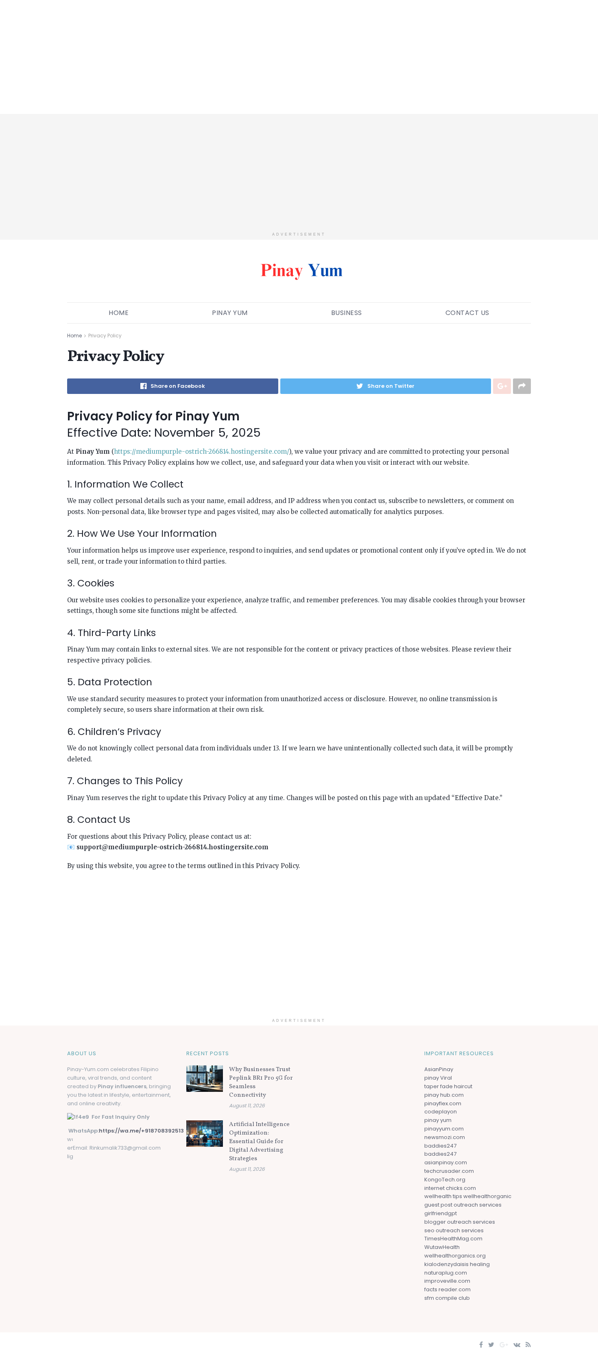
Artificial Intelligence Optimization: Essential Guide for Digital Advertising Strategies (259, 1141)
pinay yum (438, 1120)
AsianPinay (438, 1069)
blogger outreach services (459, 1222)
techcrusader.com (449, 1171)
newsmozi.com (444, 1137)
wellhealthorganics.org (455, 1256)
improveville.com (447, 1281)
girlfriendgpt (440, 1213)
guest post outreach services (463, 1205)
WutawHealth (442, 1247)
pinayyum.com (444, 1129)
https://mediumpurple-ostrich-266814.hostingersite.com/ (201, 451)
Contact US (467, 312)
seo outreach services (454, 1230)
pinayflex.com (442, 1103)
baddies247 (440, 1146)
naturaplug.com (445, 1273)
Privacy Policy (105, 335)
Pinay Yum (230, 312)
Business (346, 312)
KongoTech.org (444, 1179)
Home (119, 312)
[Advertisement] (244, 57)
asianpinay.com (445, 1162)
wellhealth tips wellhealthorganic (467, 1196)
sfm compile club (447, 1298)
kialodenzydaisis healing (457, 1264)
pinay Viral (438, 1078)
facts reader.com (447, 1289)
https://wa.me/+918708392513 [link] (141, 1131)
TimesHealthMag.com (453, 1238)
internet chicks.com (450, 1188)
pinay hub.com (444, 1095)
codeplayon (440, 1111)
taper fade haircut (448, 1086)
